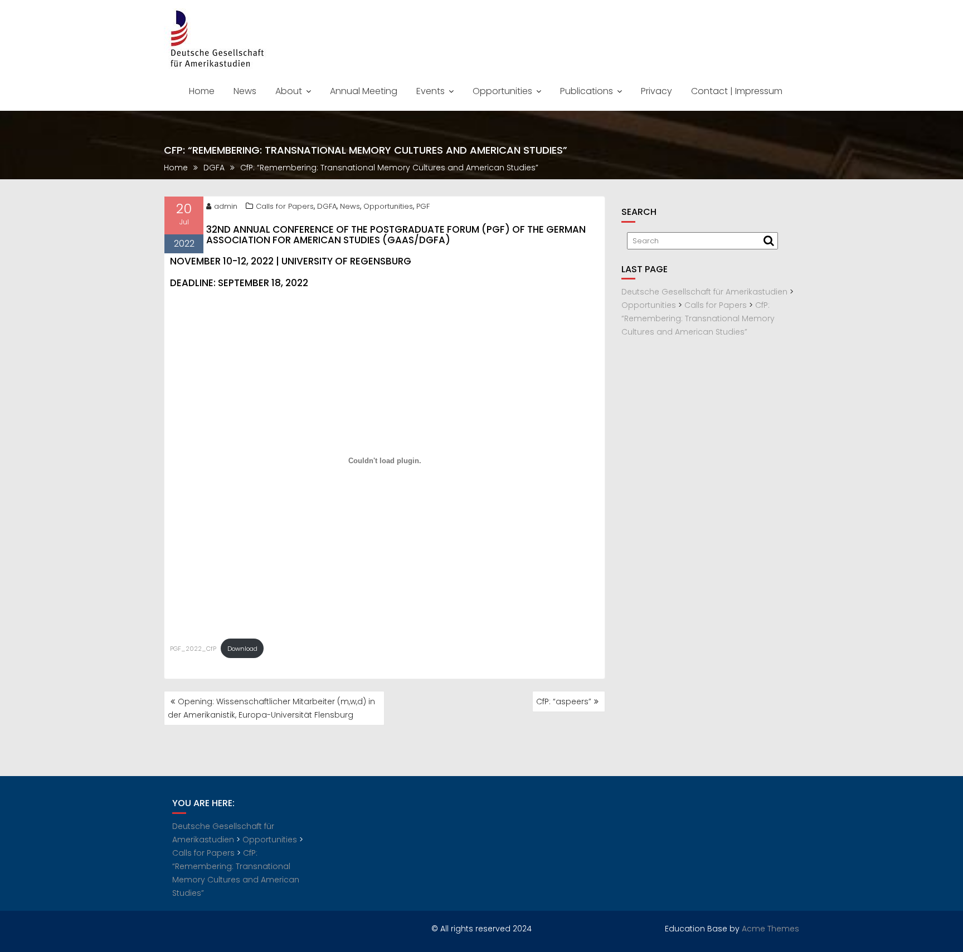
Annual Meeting (363, 91)
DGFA (327, 206)
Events (430, 91)
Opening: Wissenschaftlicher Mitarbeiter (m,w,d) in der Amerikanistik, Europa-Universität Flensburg (271, 708)
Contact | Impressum (736, 91)
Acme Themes (770, 928)
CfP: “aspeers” (563, 701)
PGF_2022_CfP (193, 648)
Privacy (656, 91)
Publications (586, 91)
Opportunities (502, 91)
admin (225, 206)
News (245, 91)
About (288, 91)
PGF (423, 206)
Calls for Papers (285, 206)
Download (242, 648)
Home (202, 91)
